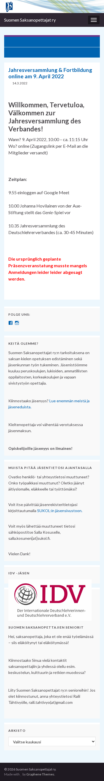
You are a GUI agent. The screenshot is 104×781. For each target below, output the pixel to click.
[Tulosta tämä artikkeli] (91, 84)
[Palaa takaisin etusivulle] (52, 6)
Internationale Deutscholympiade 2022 (55, 42)
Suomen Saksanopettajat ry (30, 19)
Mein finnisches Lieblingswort (49, 52)
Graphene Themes (40, 774)
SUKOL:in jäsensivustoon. (59, 510)
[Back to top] (91, 768)
